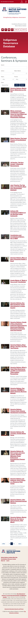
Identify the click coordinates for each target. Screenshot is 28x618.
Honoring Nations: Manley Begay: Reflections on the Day (18, 90)
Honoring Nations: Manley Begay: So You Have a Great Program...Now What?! (18, 520)
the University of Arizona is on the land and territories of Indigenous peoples (14, 595)
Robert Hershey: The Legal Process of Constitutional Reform (18, 140)
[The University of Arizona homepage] (8, 1)
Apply (17, 85)
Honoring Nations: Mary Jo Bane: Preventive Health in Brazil (18, 259)
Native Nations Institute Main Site (9, 557)
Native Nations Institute (20, 25)
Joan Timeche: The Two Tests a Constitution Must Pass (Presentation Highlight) (18, 187)
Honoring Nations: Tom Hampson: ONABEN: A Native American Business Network (18, 391)
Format (16, 76)
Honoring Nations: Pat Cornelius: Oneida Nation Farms (18, 433)
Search (2, 65)
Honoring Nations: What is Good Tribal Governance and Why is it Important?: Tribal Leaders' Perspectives (18, 371)
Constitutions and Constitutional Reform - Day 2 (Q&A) (17, 236)
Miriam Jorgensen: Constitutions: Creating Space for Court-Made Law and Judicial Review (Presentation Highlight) (18, 114)
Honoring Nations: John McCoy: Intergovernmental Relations (18, 501)
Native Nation (17, 71)
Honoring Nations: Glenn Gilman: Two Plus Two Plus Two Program (18, 346)
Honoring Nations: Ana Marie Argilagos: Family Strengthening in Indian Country (17, 305)
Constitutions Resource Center (19, 24)
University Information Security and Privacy (14, 609)
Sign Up (17, 29)
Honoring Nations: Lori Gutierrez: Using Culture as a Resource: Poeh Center (17, 481)
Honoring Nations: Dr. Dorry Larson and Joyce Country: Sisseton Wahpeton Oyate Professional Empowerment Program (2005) (17, 456)
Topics (2, 76)
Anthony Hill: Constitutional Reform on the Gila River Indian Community (18, 213)
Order (2, 82)
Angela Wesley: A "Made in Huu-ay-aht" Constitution (18, 281)
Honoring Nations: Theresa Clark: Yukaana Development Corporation (18, 411)
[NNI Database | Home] (14, 12)
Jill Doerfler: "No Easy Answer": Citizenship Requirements (17, 164)
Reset (22, 85)
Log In (24, 29)
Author (2, 71)
